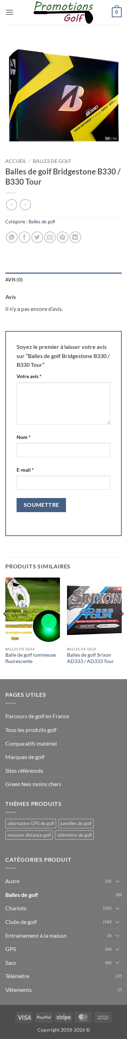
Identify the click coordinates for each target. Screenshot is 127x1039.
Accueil (15, 161)
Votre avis (29, 376)
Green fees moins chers (33, 783)
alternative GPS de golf (30, 823)
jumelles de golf (75, 823)
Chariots (15, 908)
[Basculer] (117, 881)
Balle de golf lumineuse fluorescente (30, 658)
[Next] (121, 627)
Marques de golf (24, 756)
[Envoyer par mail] (50, 237)
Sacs (10, 962)
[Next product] (11, 204)
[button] (9, 12)
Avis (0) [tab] (14, 279)
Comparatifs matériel (31, 743)
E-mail (25, 470)
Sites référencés (24, 770)
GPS (10, 948)
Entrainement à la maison (36, 935)
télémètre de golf (74, 835)
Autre (12, 881)
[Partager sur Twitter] (37, 237)
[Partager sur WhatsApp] (12, 237)
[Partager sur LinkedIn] (75, 237)
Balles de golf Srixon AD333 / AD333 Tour (90, 658)
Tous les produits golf (30, 729)
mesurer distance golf (29, 835)
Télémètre (17, 976)
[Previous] (5, 627)
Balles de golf (52, 161)
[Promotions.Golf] (63, 12)
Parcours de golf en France (37, 716)
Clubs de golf (21, 921)
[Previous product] (25, 204)
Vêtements (18, 989)
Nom (24, 437)
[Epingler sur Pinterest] (62, 237)
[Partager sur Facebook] (24, 237)
